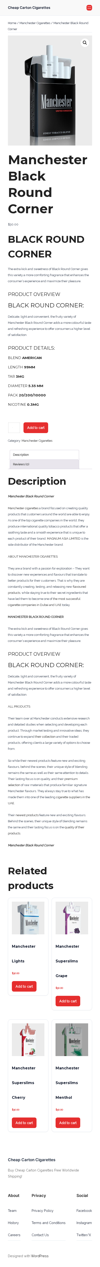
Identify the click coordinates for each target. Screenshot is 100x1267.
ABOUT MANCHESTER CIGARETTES (33, 556)
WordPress (40, 1256)
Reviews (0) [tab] (21, 464)
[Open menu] (89, 8)
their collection (45, 736)
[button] (85, 43)
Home (12, 23)
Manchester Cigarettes (35, 23)
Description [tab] (21, 454)
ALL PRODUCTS (19, 706)
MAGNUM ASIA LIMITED (63, 538)
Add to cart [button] (24, 986)
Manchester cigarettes (23, 508)
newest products (27, 815)
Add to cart (35, 428)
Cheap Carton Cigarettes (29, 8)
